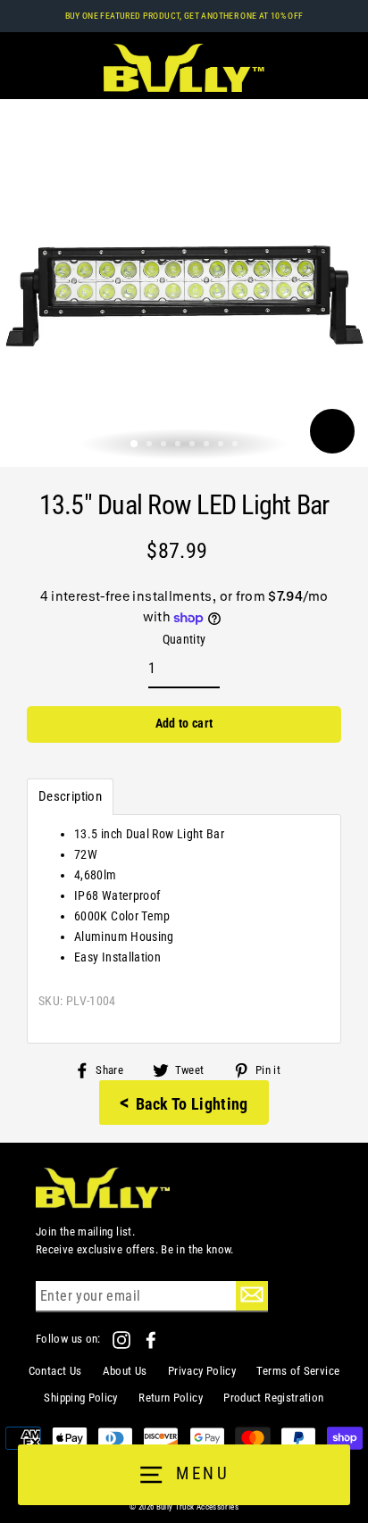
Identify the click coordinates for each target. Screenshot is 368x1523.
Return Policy (170, 1397)
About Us (125, 1370)
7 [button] (222, 445)
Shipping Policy (80, 1397)
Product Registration (273, 1397)
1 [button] (134, 444)
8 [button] (236, 445)
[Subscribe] (252, 1296)
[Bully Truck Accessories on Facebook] (151, 1338)
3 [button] (165, 445)
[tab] (70, 796)
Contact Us (55, 1370)
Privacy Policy (202, 1370)
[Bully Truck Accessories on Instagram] (123, 1338)
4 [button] (179, 445)
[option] (184, 283)
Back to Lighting (184, 1102)
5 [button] (193, 445)
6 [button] (208, 445)
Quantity (184, 639)
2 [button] (150, 445)
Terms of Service (297, 1370)
